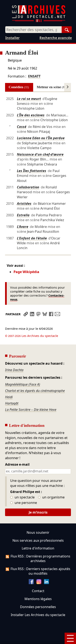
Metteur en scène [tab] (51, 87)
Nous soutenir (38, 532)
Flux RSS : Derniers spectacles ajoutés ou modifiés (40, 571)
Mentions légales (38, 599)
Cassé (21, 126)
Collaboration (28, 187)
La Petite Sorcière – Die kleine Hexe (30, 409)
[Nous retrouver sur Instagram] (38, 583)
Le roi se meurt (29, 98)
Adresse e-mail (17, 465)
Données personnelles (38, 607)
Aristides (24, 203)
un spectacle (24, 497)
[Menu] (70, 638)
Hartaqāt (11, 403)
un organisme (53, 497)
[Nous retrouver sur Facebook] (31, 583)
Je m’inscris (38, 512)
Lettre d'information (38, 548)
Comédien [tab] (19, 87)
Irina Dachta (14, 370)
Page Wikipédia (26, 271)
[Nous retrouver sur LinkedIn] (46, 583)
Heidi (9, 397)
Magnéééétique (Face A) (22, 384)
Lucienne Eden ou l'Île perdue (41, 138)
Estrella (23, 215)
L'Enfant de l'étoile (32, 238)
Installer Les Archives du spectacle (38, 614)
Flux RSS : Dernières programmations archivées (40, 558)
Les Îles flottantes (31, 170)
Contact (38, 591)
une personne (25, 503)
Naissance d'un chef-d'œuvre (40, 154)
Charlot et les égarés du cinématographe (35, 390)
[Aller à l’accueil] (38, 21)
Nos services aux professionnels (38, 540)
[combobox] (33, 29)
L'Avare (22, 226)
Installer (12, 37)
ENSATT (34, 76)
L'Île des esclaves (31, 115)
